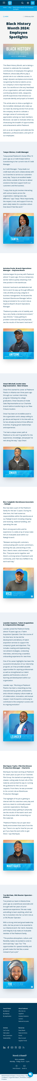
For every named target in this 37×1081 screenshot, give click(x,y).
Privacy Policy (20, 1076)
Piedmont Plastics (10, 1076)
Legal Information (14, 1077)
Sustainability (6, 1038)
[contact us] (33, 3)
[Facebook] (9, 1047)
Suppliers (21, 1013)
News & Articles (23, 1033)
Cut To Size (6, 1030)
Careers (21, 1019)
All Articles (23, 1077)
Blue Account (22, 1038)
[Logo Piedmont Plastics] (10, 3)
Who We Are (22, 1011)
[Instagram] (20, 1047)
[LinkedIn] (5, 1047)
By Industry (6, 1013)
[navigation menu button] (4, 2)
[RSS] (24, 1047)
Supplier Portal (23, 1040)
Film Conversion (7, 1035)
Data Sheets (22, 1030)
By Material (6, 1011)
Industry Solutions (24, 1016)
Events (20, 1035)
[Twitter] (17, 1047)
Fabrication (6, 1033)
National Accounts (24, 1021)
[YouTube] (13, 1047)
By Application (7, 1016)
